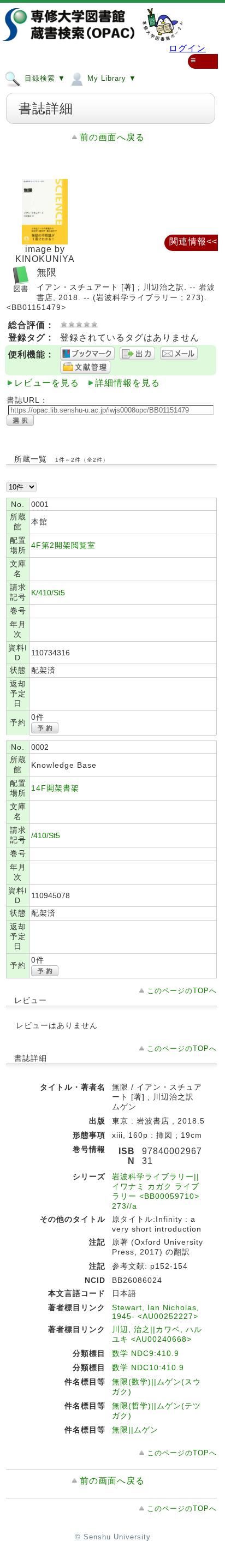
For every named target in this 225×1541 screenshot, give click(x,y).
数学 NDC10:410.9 (148, 1367)
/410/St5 (45, 835)
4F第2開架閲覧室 (63, 545)
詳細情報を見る (127, 382)
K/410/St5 (48, 592)
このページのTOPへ (182, 991)
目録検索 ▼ (44, 78)
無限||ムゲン (135, 1429)
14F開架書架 (55, 788)
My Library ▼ (111, 78)
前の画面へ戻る (112, 137)
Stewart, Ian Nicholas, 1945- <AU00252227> (155, 1312)
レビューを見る (46, 382)
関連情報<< (193, 241)
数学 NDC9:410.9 (145, 1353)
